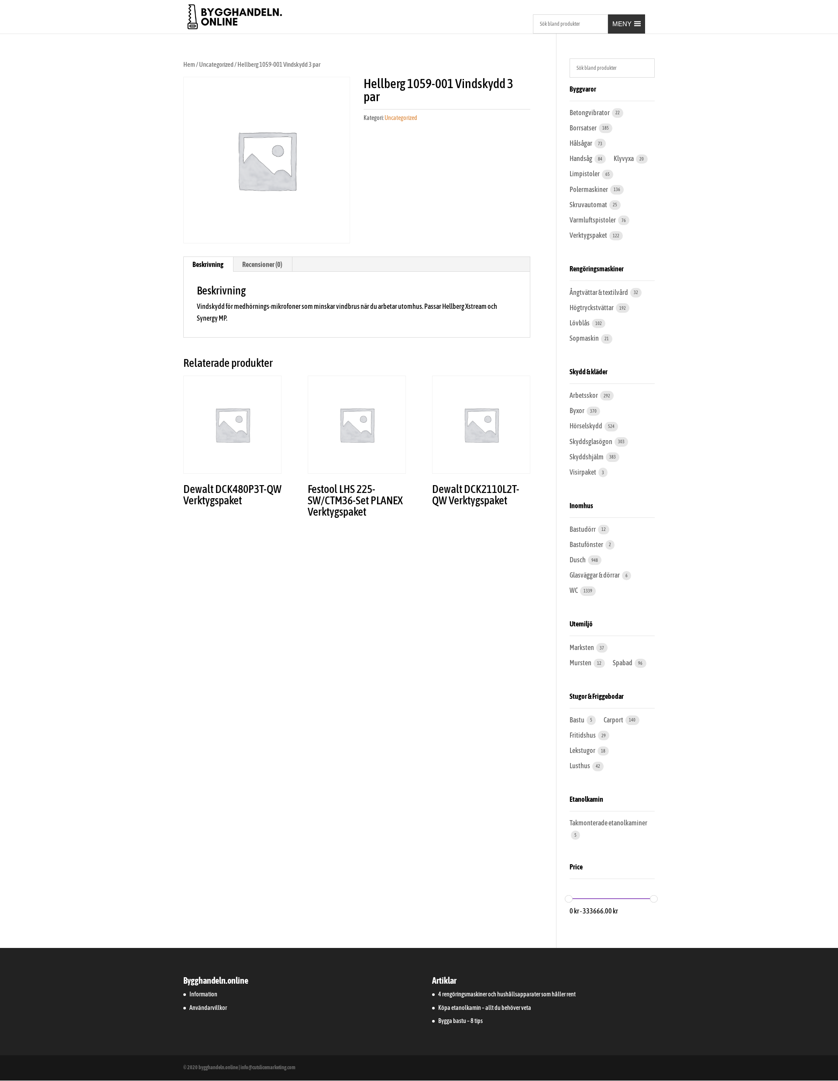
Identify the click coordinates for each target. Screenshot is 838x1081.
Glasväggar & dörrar (595, 575)
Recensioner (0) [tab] (262, 264)
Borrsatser (584, 128)
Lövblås (580, 323)
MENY (622, 23)
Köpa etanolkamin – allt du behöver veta (484, 1007)
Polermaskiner (589, 189)
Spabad (623, 663)
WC (574, 590)
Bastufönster (587, 544)
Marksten (582, 647)
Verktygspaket (589, 235)
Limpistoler (585, 174)
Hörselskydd (586, 426)
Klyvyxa (624, 158)
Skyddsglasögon (591, 441)
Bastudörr (583, 529)
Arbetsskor (584, 395)
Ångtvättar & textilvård (599, 292)
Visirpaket (583, 472)
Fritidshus (583, 735)
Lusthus (580, 766)
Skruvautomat (589, 205)
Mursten (581, 663)
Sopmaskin (585, 338)
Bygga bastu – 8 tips (460, 1020)
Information (203, 994)
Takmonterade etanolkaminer (608, 823)
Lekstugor (583, 750)
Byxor (577, 410)
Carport (614, 720)
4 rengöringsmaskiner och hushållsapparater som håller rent (507, 994)
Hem (189, 64)
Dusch (578, 560)
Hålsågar (581, 143)
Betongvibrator (590, 112)
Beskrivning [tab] (207, 264)
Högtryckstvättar (592, 307)
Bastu (577, 720)
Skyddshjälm (587, 457)
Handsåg (581, 158)
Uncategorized (216, 64)
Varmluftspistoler (593, 220)
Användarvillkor (208, 1007)
